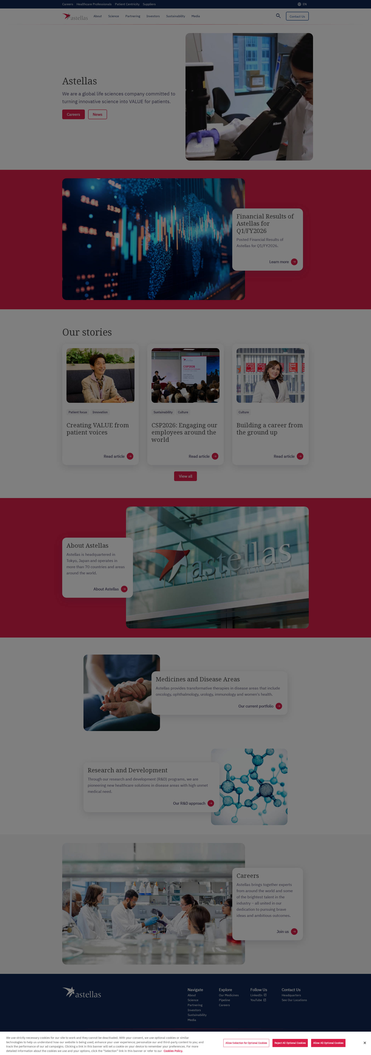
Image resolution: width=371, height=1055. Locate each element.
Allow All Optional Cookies (328, 1043)
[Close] (365, 1043)
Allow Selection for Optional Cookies (246, 1043)
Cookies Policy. (173, 1051)
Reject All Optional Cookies (290, 1043)
